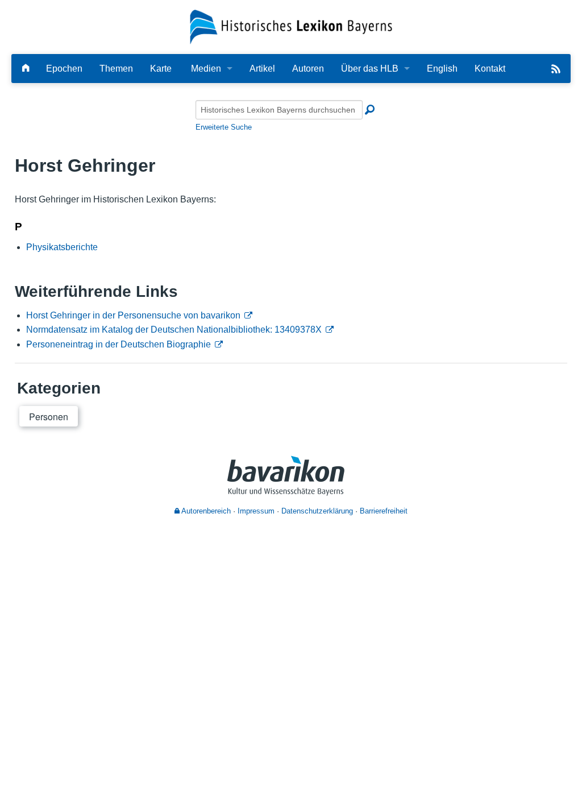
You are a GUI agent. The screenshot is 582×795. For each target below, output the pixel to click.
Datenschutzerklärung (317, 511)
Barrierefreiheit (384, 511)
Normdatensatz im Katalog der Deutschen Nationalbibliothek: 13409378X (174, 329)
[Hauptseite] (26, 68)
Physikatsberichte (62, 247)
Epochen (64, 68)
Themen (116, 68)
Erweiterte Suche (224, 127)
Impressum (256, 511)
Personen (48, 416)
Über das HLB (369, 68)
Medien (206, 68)
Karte (161, 68)
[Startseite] (291, 26)
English (442, 68)
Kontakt (490, 68)
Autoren (308, 68)
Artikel (262, 68)
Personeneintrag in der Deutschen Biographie (118, 344)
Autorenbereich (205, 511)
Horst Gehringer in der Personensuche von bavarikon (133, 315)
